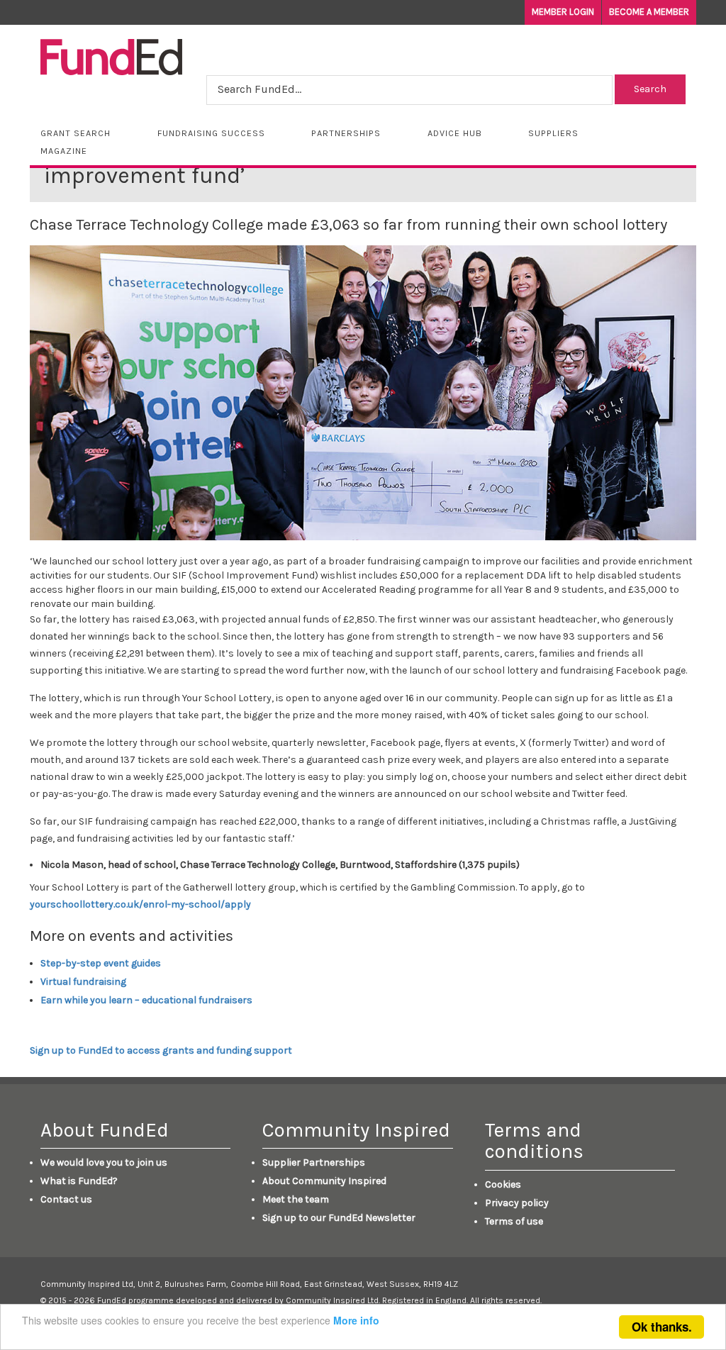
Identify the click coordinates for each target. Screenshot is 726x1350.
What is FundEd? (79, 1181)
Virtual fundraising (83, 982)
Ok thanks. (662, 1326)
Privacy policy (517, 1203)
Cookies (503, 1184)
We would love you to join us (103, 1162)
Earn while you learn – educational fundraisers (146, 1000)
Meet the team (295, 1199)
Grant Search (75, 133)
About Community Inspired (324, 1181)
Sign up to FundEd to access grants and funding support (161, 1050)
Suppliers (553, 133)
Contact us (66, 1199)
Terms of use (514, 1221)
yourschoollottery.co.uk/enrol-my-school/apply (140, 904)
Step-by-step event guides (100, 963)
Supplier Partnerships (313, 1162)
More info (356, 1320)
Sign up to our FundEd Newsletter (338, 1218)
